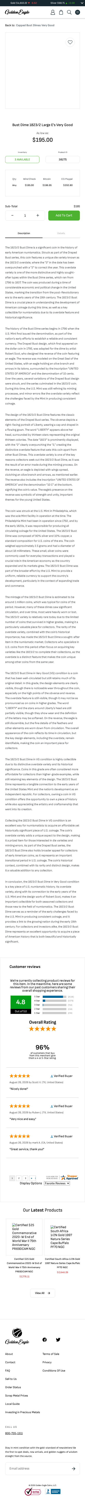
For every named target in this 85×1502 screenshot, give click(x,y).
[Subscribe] (73, 1468)
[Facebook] (46, 1340)
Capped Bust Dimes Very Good (35, 25)
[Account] (52, 12)
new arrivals (36, 1452)
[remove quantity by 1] (12, 216)
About (9, 1354)
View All (39, 1293)
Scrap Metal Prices (16, 1395)
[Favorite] (70, 42)
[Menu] (77, 12)
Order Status (13, 1387)
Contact (10, 1362)
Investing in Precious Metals (22, 1412)
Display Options (31, 1183)
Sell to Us (11, 1379)
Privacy (47, 1362)
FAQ (7, 1370)
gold (42, 1447)
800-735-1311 (14, 1433)
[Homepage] (17, 12)
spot (20, 1452)
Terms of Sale (50, 1354)
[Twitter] (60, 1340)
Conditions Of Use (53, 1370)
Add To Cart (64, 215)
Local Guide (12, 1404)
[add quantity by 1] (37, 216)
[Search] (69, 12)
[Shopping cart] (61, 12)
